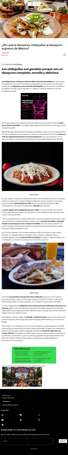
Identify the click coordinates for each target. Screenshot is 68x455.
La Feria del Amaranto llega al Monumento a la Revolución (42, 360)
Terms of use (6, 395)
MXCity (4, 55)
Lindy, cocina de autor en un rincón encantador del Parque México (42, 353)
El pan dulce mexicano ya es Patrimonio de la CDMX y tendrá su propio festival (22, 353)
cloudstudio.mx (34, 448)
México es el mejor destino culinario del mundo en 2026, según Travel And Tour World (23, 360)
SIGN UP (63, 441)
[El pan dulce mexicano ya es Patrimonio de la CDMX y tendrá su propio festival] (34, 377)
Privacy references (8, 398)
